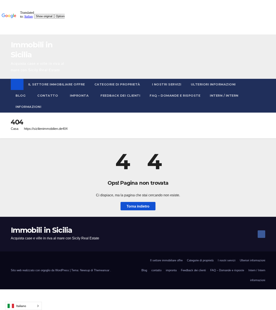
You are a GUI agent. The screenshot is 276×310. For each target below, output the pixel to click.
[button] (262, 95)
